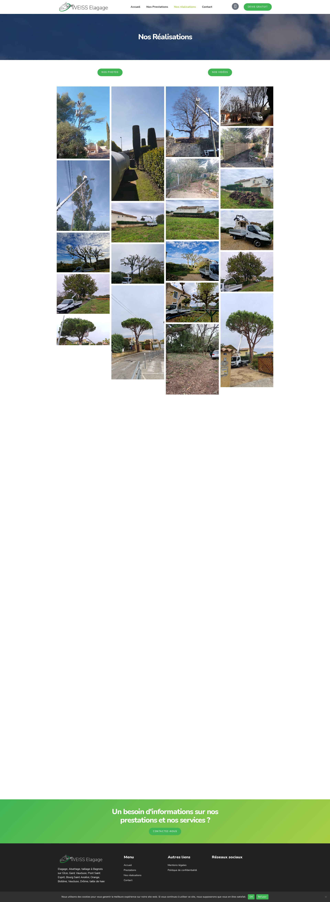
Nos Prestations (157, 7)
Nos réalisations (185, 7)
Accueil (135, 7)
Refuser (262, 896)
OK (251, 896)
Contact (207, 7)
